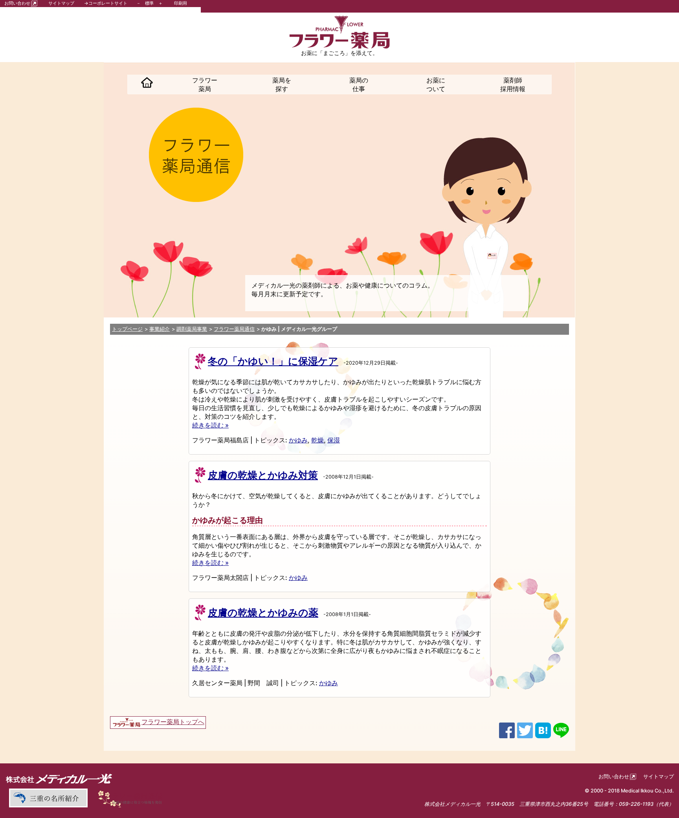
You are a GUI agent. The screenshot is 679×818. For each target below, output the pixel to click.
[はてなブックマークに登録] (543, 730)
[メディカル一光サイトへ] (59, 778)
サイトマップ (61, 3)
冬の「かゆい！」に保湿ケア (273, 361)
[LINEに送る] (561, 730)
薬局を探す (281, 84)
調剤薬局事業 (191, 329)
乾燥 (317, 440)
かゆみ (298, 440)
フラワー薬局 (204, 84)
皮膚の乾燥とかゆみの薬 (263, 612)
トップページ (127, 329)
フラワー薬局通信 (234, 329)
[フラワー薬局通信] (133, 798)
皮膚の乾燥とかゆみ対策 (263, 475)
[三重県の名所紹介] (48, 798)
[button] (147, 84)
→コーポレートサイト (105, 3)
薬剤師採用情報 (512, 84)
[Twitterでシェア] (525, 730)
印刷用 (180, 3)
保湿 (333, 440)
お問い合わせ (17, 3)
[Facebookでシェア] (507, 730)
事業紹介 (159, 329)
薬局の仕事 (358, 84)
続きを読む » (210, 425)
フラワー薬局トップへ (172, 722)
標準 (149, 3)
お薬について (435, 84)
